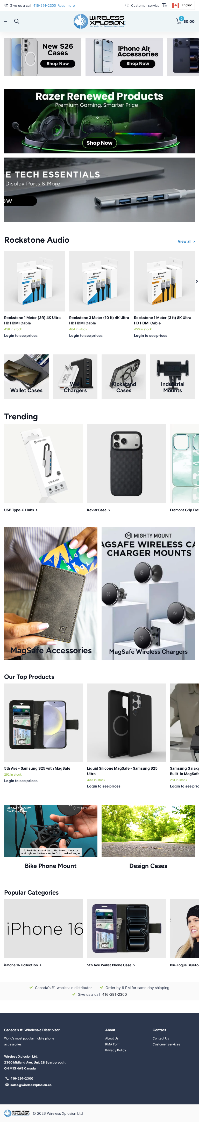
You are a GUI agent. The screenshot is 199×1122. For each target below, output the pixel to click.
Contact (159, 1030)
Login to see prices (21, 335)
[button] (197, 281)
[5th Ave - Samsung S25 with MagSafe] (43, 722)
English (187, 5)
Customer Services (166, 1044)
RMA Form (112, 1044)
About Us (111, 1038)
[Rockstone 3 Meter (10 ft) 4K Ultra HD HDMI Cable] (99, 281)
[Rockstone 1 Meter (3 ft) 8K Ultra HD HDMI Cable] (164, 281)
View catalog (7, 21)
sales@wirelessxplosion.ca (31, 1085)
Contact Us (161, 1038)
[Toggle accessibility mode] (164, 5)
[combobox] (182, 5)
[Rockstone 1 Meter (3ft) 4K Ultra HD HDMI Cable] (34, 281)
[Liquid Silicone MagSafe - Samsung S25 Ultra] (126, 722)
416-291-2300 (114, 994)
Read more (74, 5)
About (110, 1030)
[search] (16, 21)
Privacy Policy (115, 1050)
